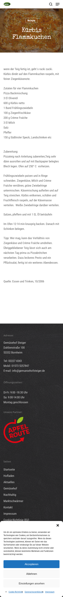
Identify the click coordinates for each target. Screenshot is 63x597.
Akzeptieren (31, 564)
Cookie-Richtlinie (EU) (16, 520)
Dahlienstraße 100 (14, 347)
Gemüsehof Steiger (15, 342)
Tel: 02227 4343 (13, 361)
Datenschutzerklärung (34, 592)
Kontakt (8, 507)
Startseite (9, 469)
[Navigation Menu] (57, 4)
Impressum (49, 592)
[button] (57, 525)
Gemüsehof (10, 488)
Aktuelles (9, 482)
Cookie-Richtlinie (16, 592)
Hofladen (9, 476)
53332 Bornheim (13, 352)
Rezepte (31, 20)
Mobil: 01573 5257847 (16, 366)
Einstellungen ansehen (31, 583)
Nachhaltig (10, 494)
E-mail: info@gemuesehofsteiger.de (24, 370)
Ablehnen (31, 573)
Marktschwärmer (13, 501)
